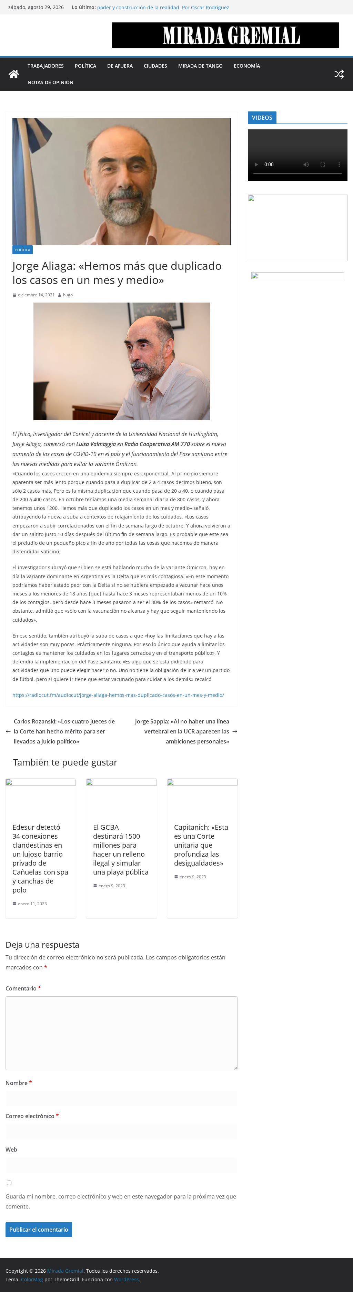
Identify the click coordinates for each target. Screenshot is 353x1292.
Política (85, 65)
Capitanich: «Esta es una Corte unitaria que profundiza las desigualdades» (201, 845)
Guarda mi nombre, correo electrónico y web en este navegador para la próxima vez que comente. (121, 1201)
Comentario (23, 988)
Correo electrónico (32, 1116)
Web (11, 1149)
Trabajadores (46, 65)
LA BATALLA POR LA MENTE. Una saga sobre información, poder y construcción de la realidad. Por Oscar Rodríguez (163, 10)
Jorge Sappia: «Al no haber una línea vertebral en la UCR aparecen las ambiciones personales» (182, 731)
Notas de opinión (50, 82)
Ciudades (155, 65)
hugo (68, 295)
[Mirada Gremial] (14, 74)
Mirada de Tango (200, 65)
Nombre (19, 1083)
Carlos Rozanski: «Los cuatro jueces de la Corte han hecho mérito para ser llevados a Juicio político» (64, 731)
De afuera (120, 65)
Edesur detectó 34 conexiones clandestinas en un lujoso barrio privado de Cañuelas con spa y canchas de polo (40, 858)
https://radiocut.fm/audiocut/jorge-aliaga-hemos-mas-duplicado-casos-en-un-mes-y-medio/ (118, 695)
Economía (247, 65)
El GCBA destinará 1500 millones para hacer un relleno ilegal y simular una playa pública (121, 849)
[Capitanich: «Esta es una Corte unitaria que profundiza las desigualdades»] (202, 783)
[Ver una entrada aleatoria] (339, 74)
